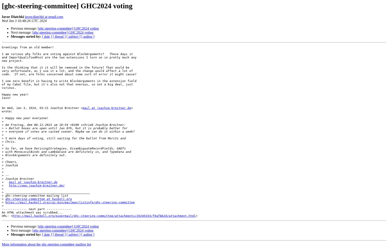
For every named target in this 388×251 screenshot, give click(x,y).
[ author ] (87, 36)
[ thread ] (59, 36)
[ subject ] (73, 36)
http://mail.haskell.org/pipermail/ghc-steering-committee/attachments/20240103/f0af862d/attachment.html (104, 216)
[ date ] (47, 36)
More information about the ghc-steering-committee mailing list (46, 244)
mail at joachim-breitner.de (107, 108)
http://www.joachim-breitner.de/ (37, 185)
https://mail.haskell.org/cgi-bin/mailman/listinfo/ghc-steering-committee (70, 202)
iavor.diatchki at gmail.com (44, 17)
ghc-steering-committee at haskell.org (38, 199)
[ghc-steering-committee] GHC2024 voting (68, 28)
